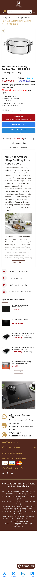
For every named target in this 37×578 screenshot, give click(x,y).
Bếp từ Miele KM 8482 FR (20, 319)
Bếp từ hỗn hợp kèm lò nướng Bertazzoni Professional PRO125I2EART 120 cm (21, 363)
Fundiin (30, 78)
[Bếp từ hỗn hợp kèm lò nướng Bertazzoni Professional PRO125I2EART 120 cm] (6, 365)
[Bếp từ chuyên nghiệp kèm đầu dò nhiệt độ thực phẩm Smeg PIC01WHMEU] (6, 337)
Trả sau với (25, 78)
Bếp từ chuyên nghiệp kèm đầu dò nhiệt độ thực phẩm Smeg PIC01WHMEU (23, 335)
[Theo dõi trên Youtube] (11, 473)
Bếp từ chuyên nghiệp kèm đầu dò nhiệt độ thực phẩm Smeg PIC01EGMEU (23, 349)
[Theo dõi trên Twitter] (3, 473)
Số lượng (5, 110)
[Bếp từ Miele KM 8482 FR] (6, 323)
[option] (18, 46)
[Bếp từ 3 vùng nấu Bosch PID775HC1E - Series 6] (6, 308)
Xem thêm (18, 372)
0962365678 (17, 139)
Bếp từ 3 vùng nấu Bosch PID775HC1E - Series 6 (20, 306)
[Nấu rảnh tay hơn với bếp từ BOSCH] (18, 395)
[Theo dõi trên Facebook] (7, 473)
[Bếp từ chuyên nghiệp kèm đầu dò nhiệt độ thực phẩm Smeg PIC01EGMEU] (6, 351)
